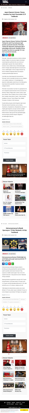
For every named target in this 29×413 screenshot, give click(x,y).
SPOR (23, 402)
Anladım (24, 409)
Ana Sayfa (5, 7)
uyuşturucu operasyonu (14, 302)
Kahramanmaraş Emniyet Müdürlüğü (11, 299)
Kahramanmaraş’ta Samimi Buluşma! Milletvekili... (8, 391)
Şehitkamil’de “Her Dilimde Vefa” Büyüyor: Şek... (19, 204)
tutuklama (5, 302)
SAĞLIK (16, 404)
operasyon (23, 299)
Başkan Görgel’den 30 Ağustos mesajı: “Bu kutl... (20, 369)
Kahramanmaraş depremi (16, 126)
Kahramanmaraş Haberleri (13, 223)
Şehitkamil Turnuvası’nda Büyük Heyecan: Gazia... (20, 192)
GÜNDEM (10, 7)
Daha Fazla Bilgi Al (12, 411)
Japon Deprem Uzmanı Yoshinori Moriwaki (12, 123)
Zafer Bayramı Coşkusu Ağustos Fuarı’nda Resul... (7, 369)
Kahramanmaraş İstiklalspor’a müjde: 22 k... (18, 4)
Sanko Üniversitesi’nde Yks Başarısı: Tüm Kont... (20, 215)
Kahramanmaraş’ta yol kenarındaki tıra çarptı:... (20, 380)
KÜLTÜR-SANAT (10, 404)
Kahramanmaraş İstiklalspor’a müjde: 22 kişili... (8, 380)
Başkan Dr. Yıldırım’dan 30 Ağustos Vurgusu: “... (8, 192)
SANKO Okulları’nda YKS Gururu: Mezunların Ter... (8, 215)
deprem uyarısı (6, 126)
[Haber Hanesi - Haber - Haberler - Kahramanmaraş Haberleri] (5, 1)
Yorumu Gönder (9, 160)
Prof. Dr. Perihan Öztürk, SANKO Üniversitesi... (7, 204)
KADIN (20, 404)
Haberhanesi (7, 119)
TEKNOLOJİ (18, 402)
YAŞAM (13, 402)
